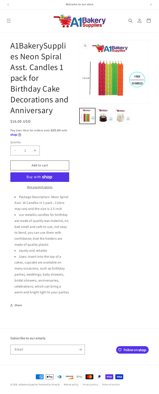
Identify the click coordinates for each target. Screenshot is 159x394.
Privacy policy (90, 384)
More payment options (40, 187)
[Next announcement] (150, 4)
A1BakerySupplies (28, 384)
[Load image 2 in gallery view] (105, 116)
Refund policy (71, 384)
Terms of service (110, 384)
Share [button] (18, 305)
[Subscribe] (80, 349)
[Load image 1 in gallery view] (87, 116)
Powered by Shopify (49, 384)
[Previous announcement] (8, 4)
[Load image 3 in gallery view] (123, 116)
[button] (8, 20)
